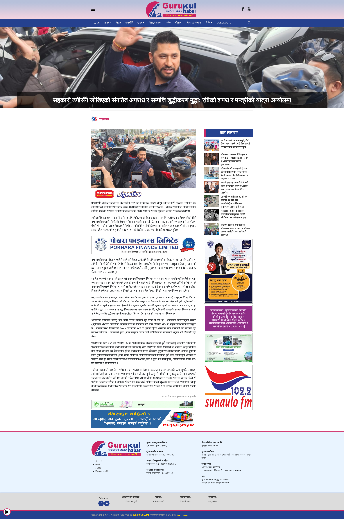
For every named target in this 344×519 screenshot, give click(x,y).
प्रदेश (140, 22)
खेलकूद (178, 22)
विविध (208, 22)
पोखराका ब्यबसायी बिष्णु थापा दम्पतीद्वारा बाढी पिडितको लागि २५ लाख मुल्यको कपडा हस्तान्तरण (234, 160)
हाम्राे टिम (98, 468)
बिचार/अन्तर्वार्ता (194, 22)
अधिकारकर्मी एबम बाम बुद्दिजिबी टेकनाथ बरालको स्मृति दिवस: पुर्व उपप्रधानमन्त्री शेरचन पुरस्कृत (235, 143)
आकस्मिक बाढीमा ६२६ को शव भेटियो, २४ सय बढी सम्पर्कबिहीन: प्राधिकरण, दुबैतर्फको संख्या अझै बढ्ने (234, 202)
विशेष (118, 22)
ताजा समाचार (229, 133)
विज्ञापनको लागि (101, 471)
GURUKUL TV (224, 22)
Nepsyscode (183, 515)
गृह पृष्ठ (97, 22)
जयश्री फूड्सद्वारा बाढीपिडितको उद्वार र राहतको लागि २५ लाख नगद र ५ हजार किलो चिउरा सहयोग (234, 188)
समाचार (107, 22)
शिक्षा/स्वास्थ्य (154, 22)
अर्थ (167, 22)
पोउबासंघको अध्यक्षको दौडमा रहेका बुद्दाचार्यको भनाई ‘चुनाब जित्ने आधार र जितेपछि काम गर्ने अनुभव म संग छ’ (234, 174)
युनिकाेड (98, 461)
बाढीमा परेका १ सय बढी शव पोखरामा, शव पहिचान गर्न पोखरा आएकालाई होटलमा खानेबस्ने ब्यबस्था (235, 230)
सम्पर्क (97, 464)
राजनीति (129, 22)
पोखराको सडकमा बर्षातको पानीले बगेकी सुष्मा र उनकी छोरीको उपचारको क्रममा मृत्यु (233, 214)
